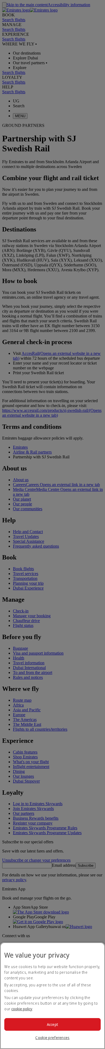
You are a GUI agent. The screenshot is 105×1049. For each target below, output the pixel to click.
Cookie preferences (52, 1037)
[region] (52, 995)
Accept (52, 1024)
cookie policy (21, 1008)
